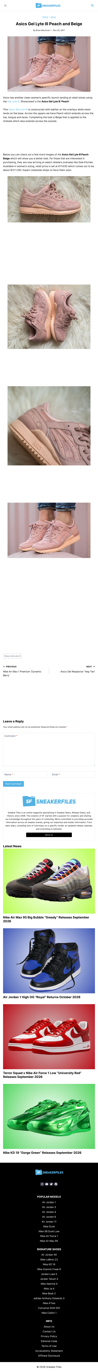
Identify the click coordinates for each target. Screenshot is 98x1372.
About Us (49, 1326)
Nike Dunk (49, 1226)
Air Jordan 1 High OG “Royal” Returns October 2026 (41, 997)
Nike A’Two (49, 1303)
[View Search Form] (92, 5)
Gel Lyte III (13, 101)
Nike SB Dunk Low (49, 1231)
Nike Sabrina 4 (49, 1283)
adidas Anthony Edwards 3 (49, 1298)
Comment (10, 736)
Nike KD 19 (49, 1264)
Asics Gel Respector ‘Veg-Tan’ (77, 669)
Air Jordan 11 (49, 1221)
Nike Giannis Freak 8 (49, 1269)
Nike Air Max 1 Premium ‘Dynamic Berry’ (22, 671)
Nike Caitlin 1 (49, 1312)
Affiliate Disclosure (49, 1355)
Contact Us (49, 1331)
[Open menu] (5, 5)
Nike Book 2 (49, 1293)
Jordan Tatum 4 (49, 1278)
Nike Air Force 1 (49, 1236)
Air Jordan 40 (49, 1254)
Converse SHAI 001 (49, 1308)
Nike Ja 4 (49, 1288)
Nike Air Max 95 (49, 1240)
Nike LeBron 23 (49, 1259)
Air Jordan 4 (49, 1212)
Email (56, 774)
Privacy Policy (49, 1336)
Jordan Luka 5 (49, 1274)
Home (45, 17)
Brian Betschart (43, 30)
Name (8, 774)
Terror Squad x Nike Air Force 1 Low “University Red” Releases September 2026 (42, 1075)
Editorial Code (49, 1341)
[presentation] (49, 881)
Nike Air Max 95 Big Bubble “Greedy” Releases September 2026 (46, 919)
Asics (53, 17)
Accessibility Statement (49, 1350)
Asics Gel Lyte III (18, 109)
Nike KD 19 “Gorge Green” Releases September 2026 (42, 1153)
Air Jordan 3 (49, 1207)
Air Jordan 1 (49, 1202)
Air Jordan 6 (49, 1216)
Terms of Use (49, 1346)
